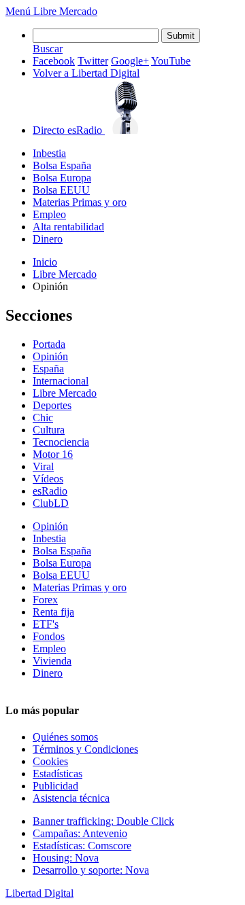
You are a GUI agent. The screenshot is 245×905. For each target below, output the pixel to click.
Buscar (48, 48)
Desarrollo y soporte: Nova (91, 870)
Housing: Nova (66, 858)
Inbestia (49, 153)
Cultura (49, 430)
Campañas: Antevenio (80, 833)
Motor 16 (53, 454)
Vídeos (48, 478)
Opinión (50, 356)
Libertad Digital (39, 893)
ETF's (46, 624)
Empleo (49, 214)
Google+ (130, 61)
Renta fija (53, 612)
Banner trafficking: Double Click (103, 821)
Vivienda (52, 661)
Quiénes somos (65, 737)
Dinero (48, 239)
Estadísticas (57, 773)
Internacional (60, 381)
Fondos (49, 636)
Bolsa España (62, 165)
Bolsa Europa (62, 177)
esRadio (50, 491)
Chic (43, 417)
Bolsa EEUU (61, 190)
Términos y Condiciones (85, 749)
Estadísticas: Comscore (82, 845)
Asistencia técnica (71, 798)
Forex (45, 599)
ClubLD (51, 503)
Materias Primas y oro (80, 202)
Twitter (93, 61)
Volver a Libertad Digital (86, 73)
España (48, 368)
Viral (43, 466)
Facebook (54, 61)
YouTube (171, 61)
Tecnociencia (61, 442)
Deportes (52, 405)
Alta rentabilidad (68, 226)
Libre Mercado (65, 11)
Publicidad (55, 786)
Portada (49, 344)
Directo (67, 130)
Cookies (50, 761)
